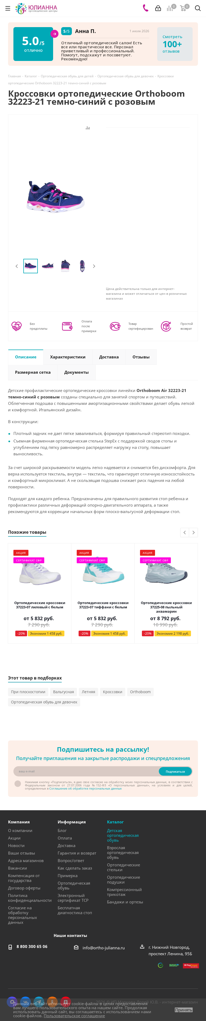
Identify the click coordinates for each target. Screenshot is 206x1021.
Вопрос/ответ (71, 860)
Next (94, 266)
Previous (17, 266)
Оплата (65, 838)
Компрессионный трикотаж (124, 892)
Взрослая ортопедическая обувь (123, 852)
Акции (14, 838)
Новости (16, 845)
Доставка (66, 845)
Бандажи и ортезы (125, 901)
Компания (19, 821)
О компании (20, 830)
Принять (183, 1009)
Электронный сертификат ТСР (73, 898)
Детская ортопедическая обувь (123, 835)
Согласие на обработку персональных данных (22, 915)
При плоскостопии (28, 691)
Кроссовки (112, 691)
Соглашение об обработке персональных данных (85, 788)
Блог (62, 830)
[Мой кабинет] (158, 8)
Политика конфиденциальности (30, 898)
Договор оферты (24, 888)
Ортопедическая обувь (74, 885)
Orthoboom (140, 691)
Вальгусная (63, 691)
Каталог (115, 821)
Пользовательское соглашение (74, 1015)
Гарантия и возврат (77, 853)
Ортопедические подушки (123, 879)
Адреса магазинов (26, 860)
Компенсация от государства (24, 878)
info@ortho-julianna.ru (104, 947)
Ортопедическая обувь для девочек (44, 701)
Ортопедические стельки (123, 867)
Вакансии (17, 868)
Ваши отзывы (21, 853)
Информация (72, 821)
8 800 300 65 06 (32, 946)
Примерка (68, 875)
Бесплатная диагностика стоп (75, 910)
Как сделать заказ (75, 868)
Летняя (88, 691)
